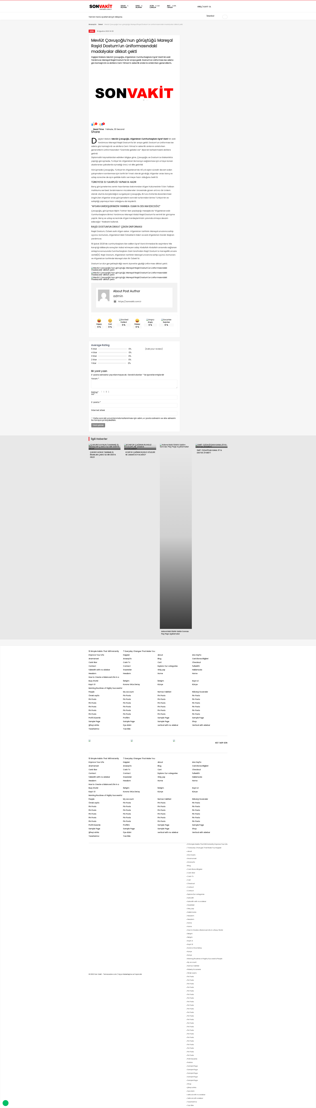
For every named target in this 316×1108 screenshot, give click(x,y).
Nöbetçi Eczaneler (200, 692)
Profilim (126, 717)
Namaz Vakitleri (164, 692)
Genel (92, 31)
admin (118, 296)
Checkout (196, 662)
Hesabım (92, 673)
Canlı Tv (126, 662)
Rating (95, 392)
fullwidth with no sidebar (99, 670)
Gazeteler (127, 670)
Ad (93, 394)
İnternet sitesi (98, 410)
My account (128, 692)
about (160, 655)
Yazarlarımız (94, 729)
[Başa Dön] (311, 1103)
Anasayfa (127, 658)
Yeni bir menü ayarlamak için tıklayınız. (106, 17)
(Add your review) (154, 348)
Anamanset (94, 658)
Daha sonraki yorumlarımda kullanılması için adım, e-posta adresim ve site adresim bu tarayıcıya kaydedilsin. (133, 419)
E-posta (96, 402)
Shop (194, 721)
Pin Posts (127, 695)
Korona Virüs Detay (131, 684)
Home (160, 673)
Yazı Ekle (126, 729)
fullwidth (196, 666)
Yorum (95, 378)
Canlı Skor (93, 662)
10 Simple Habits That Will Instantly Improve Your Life (207, 844)
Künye (160, 684)
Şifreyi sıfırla (94, 725)
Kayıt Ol (92, 684)
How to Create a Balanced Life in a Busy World (205, 930)
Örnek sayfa (94, 695)
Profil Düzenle (95, 717)
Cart (160, 662)
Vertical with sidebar (201, 725)
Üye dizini (127, 725)
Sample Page (163, 717)
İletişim (126, 681)
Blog (159, 658)
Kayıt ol (195, 681)
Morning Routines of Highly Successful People (204, 959)
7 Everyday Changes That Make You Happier (204, 848)
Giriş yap (161, 670)
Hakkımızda (197, 670)
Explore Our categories (168, 666)
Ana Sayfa (196, 655)
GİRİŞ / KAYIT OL (204, 6)
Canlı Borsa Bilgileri (200, 658)
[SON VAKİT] (101, 9)
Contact (92, 666)
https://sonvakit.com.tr (129, 301)
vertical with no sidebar (168, 725)
